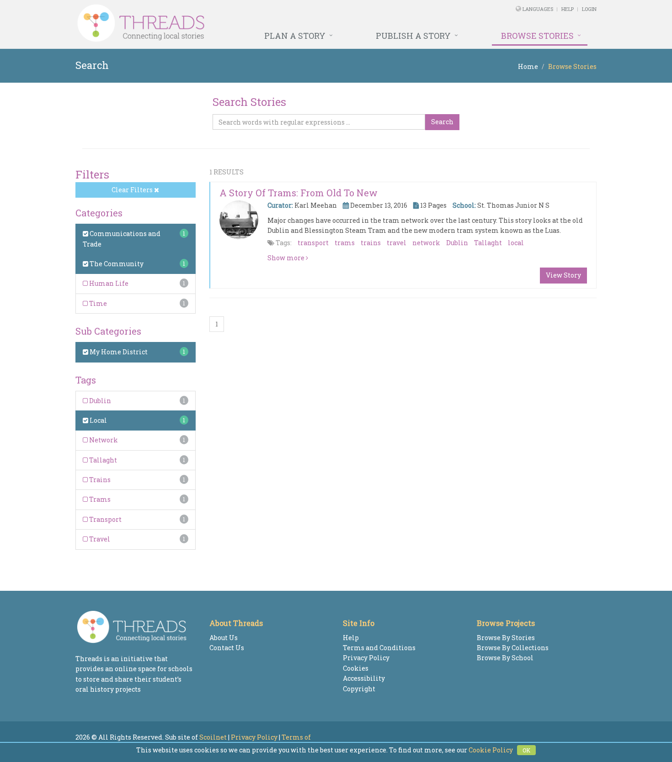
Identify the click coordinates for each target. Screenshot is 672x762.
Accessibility (364, 678)
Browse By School (505, 657)
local (516, 242)
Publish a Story (413, 35)
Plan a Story (294, 35)
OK (526, 750)
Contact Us (226, 647)
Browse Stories (537, 35)
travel (396, 242)
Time (97, 303)
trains (371, 242)
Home (528, 66)
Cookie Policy (491, 750)
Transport (105, 519)
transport (313, 242)
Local (97, 420)
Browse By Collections (513, 647)
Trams (99, 499)
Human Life (108, 283)
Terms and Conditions (379, 647)
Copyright (359, 688)
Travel (99, 539)
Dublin (99, 400)
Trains (99, 479)
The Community (116, 263)
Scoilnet (213, 737)
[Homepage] (236, 23)
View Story (563, 275)
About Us (223, 637)
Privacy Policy (366, 657)
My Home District (118, 351)
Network (103, 440)
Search (442, 121)
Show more (286, 257)
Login (589, 8)
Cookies (355, 668)
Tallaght (102, 460)
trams (345, 242)
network (426, 242)
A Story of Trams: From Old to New (298, 193)
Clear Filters (133, 189)
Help (567, 8)
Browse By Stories (506, 637)
